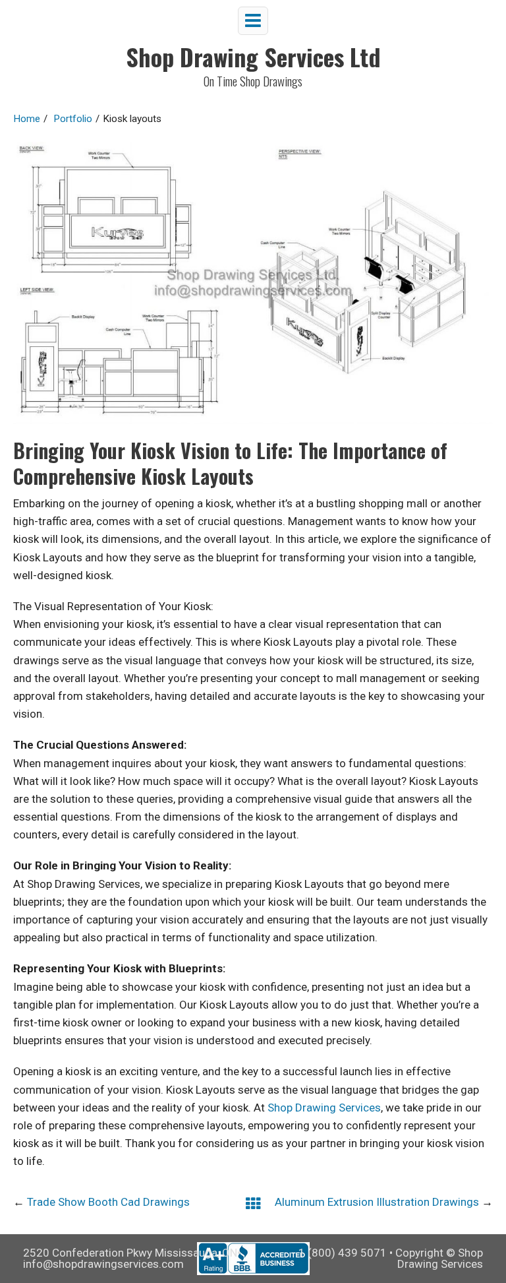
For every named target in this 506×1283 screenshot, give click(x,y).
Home (26, 119)
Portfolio (72, 119)
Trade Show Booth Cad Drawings (108, 1201)
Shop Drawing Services (324, 1107)
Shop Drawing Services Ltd (253, 56)
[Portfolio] (253, 1203)
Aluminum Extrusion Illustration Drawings (377, 1201)
